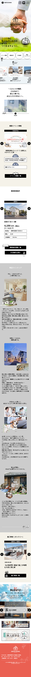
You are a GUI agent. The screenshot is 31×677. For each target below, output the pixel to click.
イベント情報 (4, 55)
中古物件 (19, 55)
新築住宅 (12, 55)
